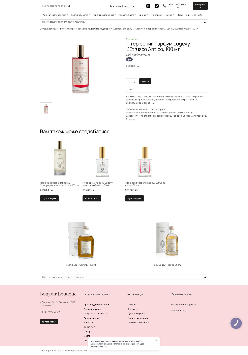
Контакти (132, 309)
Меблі (180, 14)
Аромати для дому (122, 28)
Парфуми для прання (103, 14)
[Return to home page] (122, 6)
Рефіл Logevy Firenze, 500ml (167, 264)
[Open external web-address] (81, 240)
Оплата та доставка (138, 317)
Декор (168, 14)
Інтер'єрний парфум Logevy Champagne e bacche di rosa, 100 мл (59, 184)
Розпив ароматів (79, 14)
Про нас (132, 304)
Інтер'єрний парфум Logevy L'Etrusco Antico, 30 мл (145, 184)
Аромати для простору (54, 14)
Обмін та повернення (138, 322)
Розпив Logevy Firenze (77, 264)
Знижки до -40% (194, 14)
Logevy (139, 28)
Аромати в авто (126, 14)
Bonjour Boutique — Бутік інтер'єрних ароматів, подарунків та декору (75, 28)
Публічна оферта (136, 313)
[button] (69, 6)
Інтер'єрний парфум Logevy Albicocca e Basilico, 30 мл (98, 184)
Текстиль (156, 14)
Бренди (143, 14)
